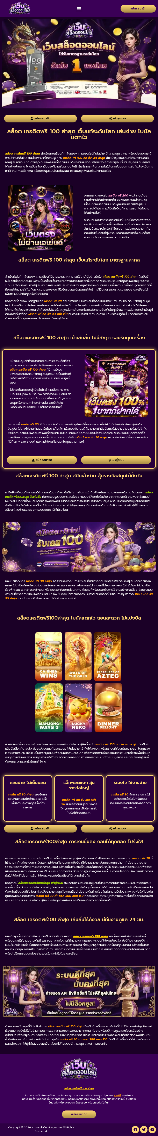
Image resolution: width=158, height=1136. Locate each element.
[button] (79, 8)
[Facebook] (135, 1129)
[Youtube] (152, 1129)
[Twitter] (144, 1129)
